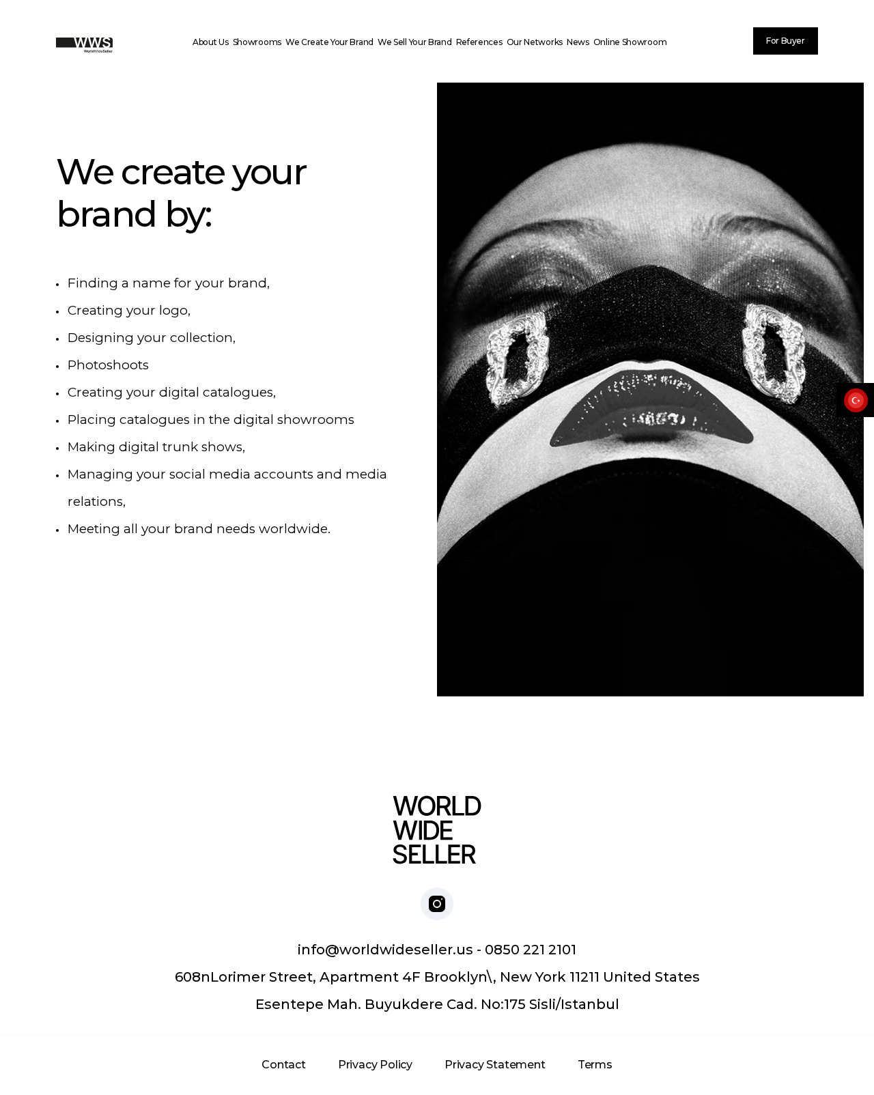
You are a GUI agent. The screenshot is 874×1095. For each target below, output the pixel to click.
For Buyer (785, 40)
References (479, 42)
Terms (595, 1064)
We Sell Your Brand (415, 42)
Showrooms (257, 42)
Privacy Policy (375, 1064)
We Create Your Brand (329, 42)
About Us (211, 42)
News (578, 42)
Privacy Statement (495, 1064)
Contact (284, 1064)
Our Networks (535, 42)
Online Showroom (630, 42)
